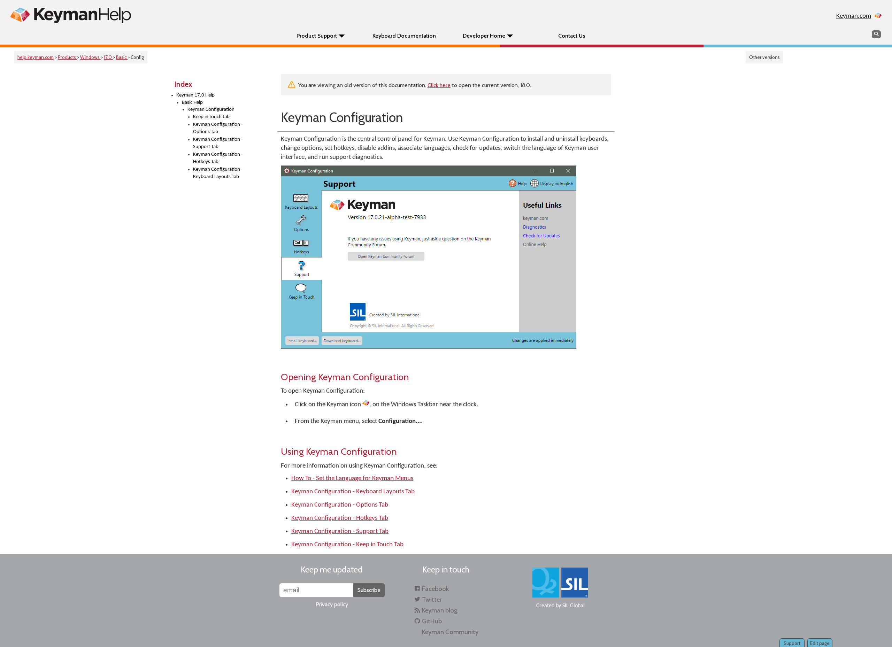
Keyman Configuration (210, 109)
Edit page (820, 643)
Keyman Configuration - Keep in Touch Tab (347, 544)
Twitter (432, 599)
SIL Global (573, 606)
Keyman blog (439, 610)
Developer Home (484, 35)
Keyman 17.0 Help (195, 95)
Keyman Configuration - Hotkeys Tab (218, 158)
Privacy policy (332, 604)
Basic (122, 57)
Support (792, 643)
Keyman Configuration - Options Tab (218, 128)
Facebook (435, 589)
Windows (90, 57)
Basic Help (192, 102)
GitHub (432, 621)
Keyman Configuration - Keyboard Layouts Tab (218, 173)
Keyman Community (450, 632)
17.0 (108, 57)
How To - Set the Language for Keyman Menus (352, 478)
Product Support (317, 35)
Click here (439, 85)
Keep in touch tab (211, 117)
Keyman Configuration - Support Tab (218, 143)
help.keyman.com (35, 57)
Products (67, 57)
